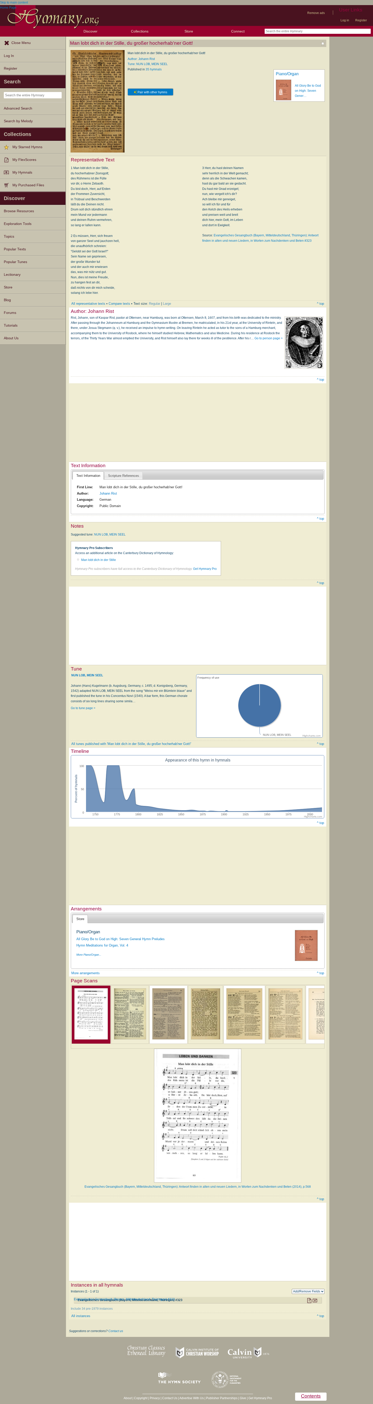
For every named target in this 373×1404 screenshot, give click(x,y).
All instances (80, 1316)
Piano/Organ (287, 74)
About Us (11, 338)
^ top (320, 304)
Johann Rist (108, 493)
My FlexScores (24, 160)
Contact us (115, 1331)
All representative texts (88, 304)
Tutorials (11, 325)
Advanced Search (18, 108)
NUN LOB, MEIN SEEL (110, 534)
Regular (154, 304)
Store (188, 31)
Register (361, 20)
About (128, 1398)
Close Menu (21, 43)
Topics (9, 236)
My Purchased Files (28, 185)
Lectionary (12, 275)
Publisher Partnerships (222, 1398)
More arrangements (85, 973)
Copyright (140, 1398)
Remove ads (316, 13)
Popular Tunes (15, 262)
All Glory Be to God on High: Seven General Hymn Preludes (120, 939)
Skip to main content (14, 2)
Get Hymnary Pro (205, 569)
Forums (10, 313)
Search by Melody (18, 121)
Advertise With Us (191, 1398)
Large (167, 304)
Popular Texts (15, 249)
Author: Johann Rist (141, 59)
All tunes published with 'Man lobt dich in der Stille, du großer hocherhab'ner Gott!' (131, 744)
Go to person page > (269, 338)
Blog (7, 300)
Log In (9, 56)
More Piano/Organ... (88, 954)
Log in (345, 20)
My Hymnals (22, 172)
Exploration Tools (17, 224)
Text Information (88, 476)
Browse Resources (19, 211)
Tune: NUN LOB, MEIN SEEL (148, 64)
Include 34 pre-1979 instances (92, 1308)
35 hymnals (154, 69)
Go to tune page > (83, 708)
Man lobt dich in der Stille (98, 560)
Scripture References (123, 476)
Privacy (155, 1398)
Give (243, 1398)
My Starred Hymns (27, 147)
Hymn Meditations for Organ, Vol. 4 (102, 945)
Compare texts (119, 304)
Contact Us (169, 1398)
